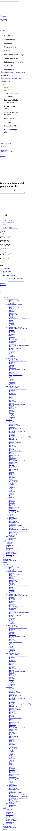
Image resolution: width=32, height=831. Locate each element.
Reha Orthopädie (13, 532)
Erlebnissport (12, 309)
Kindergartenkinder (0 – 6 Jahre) (14, 304)
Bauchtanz (12, 427)
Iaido (10, 456)
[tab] (11, 88)
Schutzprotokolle (10, 552)
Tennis (11, 355)
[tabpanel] (16, 145)
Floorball (11, 396)
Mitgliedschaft (3, 20)
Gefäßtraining (12, 519)
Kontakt (2, 153)
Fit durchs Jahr (13, 439)
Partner (1, 18)
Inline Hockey (12, 313)
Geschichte (9, 543)
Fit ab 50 (11, 438)
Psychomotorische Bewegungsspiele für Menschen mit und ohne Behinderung (19, 530)
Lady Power (12, 459)
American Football (13, 359)
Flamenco (11, 445)
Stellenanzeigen (10, 555)
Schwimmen (12, 324)
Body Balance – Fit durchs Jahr (17, 431)
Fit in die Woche (13, 441)
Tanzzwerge (12, 317)
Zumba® (11, 497)
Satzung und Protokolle (12, 553)
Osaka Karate (12, 344)
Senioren (8, 498)
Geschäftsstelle (3, 16)
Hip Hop (11, 366)
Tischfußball (12, 382)
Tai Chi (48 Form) (13, 480)
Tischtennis (12, 356)
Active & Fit (12, 421)
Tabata (11, 479)
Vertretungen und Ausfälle (6, 151)
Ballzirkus (11, 306)
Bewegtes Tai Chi (13, 481)
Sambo (11, 321)
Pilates (11, 470)
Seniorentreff (12, 512)
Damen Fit (12, 503)
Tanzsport (11, 484)
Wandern (11, 494)
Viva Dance (12, 325)
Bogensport (12, 331)
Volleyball (11, 493)
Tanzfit (11, 514)
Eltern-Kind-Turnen (14, 300)
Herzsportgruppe (13, 521)
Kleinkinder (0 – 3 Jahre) (12, 299)
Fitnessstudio (12, 394)
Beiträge (11, 539)
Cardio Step (12, 434)
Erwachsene (9, 420)
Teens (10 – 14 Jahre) (11, 358)
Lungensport (12, 524)
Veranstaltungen (4, 150)
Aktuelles (2, 30)
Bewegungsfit (12, 429)
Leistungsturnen (13, 341)
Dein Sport (2, 84)
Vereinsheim (9, 556)
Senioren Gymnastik (14, 511)
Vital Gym (11, 490)
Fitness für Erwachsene (15, 442)
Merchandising (3, 19)
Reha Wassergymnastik (15, 534)
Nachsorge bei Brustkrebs (15, 525)
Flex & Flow (12, 446)
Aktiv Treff (12, 500)
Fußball (11, 310)
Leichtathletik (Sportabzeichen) (17, 339)
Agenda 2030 (9, 542)
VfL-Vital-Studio (10, 536)
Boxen (11, 391)
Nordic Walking (13, 466)
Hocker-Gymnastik (14, 455)
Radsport (11, 408)
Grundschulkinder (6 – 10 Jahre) (14, 327)
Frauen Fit (11, 449)
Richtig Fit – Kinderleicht (15, 348)
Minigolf (11, 342)
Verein (1, 32)
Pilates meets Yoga (13, 469)
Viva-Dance (12, 418)
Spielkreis (11, 303)
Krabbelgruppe (13, 301)
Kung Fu (11, 316)
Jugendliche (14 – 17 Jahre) (13, 386)
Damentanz (12, 504)
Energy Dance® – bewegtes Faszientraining (20, 436)
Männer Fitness (13, 462)
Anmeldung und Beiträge (12, 550)
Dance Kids (12, 332)
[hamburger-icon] (0, 15)
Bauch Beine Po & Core (15, 428)
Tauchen (11, 354)
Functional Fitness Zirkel (15, 451)
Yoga (10, 496)
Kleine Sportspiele (13, 314)
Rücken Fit (12, 474)
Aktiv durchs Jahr (13, 422)
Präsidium (8, 546)
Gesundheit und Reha (11, 518)
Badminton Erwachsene (15, 425)
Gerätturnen (12, 311)
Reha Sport (12, 473)
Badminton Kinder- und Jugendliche (18, 328)
